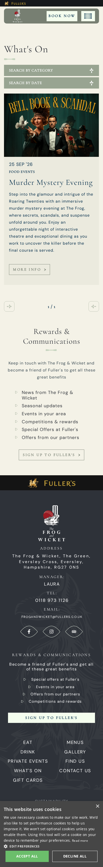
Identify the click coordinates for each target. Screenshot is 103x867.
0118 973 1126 (51, 600)
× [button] (97, 806)
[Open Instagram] (51, 632)
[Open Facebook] (29, 632)
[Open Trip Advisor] (74, 632)
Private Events (28, 761)
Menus (75, 742)
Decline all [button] (74, 856)
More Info (27, 269)
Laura (52, 584)
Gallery (75, 752)
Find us (75, 761)
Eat (27, 742)
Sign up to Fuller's (49, 455)
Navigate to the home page (17, 16)
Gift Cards (28, 780)
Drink (27, 752)
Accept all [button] (27, 856)
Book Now (61, 16)
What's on (28, 771)
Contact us (75, 771)
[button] (51, 846)
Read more (80, 840)
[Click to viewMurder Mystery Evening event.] (51, 125)
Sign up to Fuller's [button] (51, 717)
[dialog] (51, 834)
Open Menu (88, 16)
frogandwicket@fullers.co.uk (52, 617)
